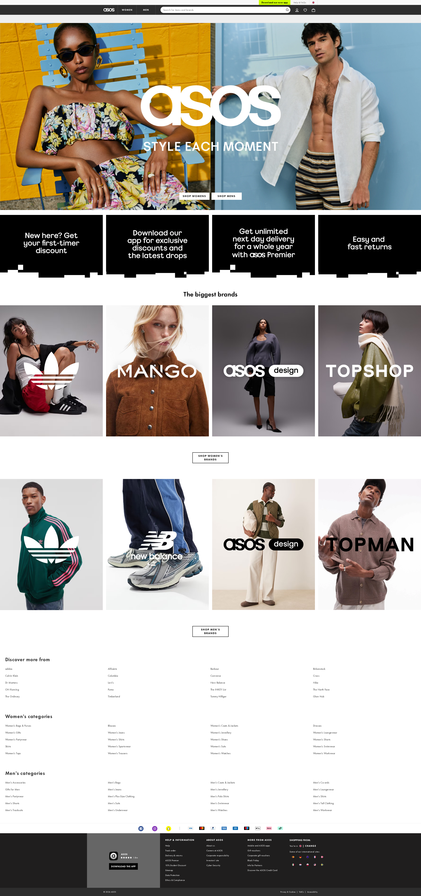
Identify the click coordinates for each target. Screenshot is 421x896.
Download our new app (274, 2)
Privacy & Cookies (288, 892)
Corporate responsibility (217, 855)
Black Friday (253, 860)
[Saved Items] (305, 10)
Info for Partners (255, 865)
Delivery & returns (173, 855)
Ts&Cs (301, 892)
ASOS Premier (172, 860)
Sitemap (169, 870)
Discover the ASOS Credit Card (262, 870)
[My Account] (297, 10)
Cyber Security (213, 865)
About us (210, 845)
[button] (293, 857)
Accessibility (312, 892)
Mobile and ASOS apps (259, 845)
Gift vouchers (254, 850)
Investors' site (212, 860)
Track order (170, 850)
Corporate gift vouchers (259, 855)
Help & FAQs (300, 2)
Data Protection (172, 875)
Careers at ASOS (214, 850)
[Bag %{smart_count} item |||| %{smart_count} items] (313, 10)
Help (167, 845)
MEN (146, 9)
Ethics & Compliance (175, 880)
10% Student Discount (175, 865)
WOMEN (127, 9)
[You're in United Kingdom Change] (313, 2)
